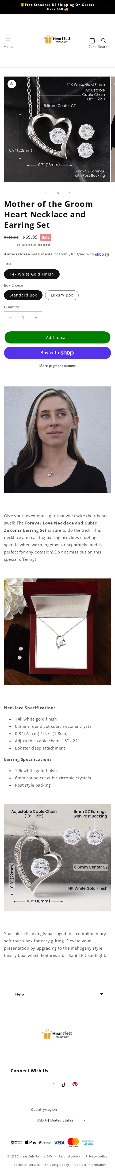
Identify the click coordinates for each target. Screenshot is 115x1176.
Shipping (10, 245)
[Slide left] (46, 192)
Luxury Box (62, 295)
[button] (8, 41)
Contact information (90, 1165)
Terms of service (27, 1165)
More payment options (57, 365)
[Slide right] (69, 192)
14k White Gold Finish (32, 274)
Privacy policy (97, 1156)
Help (19, 994)
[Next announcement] (105, 7)
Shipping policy (57, 1165)
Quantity (11, 307)
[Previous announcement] (10, 7)
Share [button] (15, 971)
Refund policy (69, 1156)
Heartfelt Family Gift (36, 1156)
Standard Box (23, 295)
